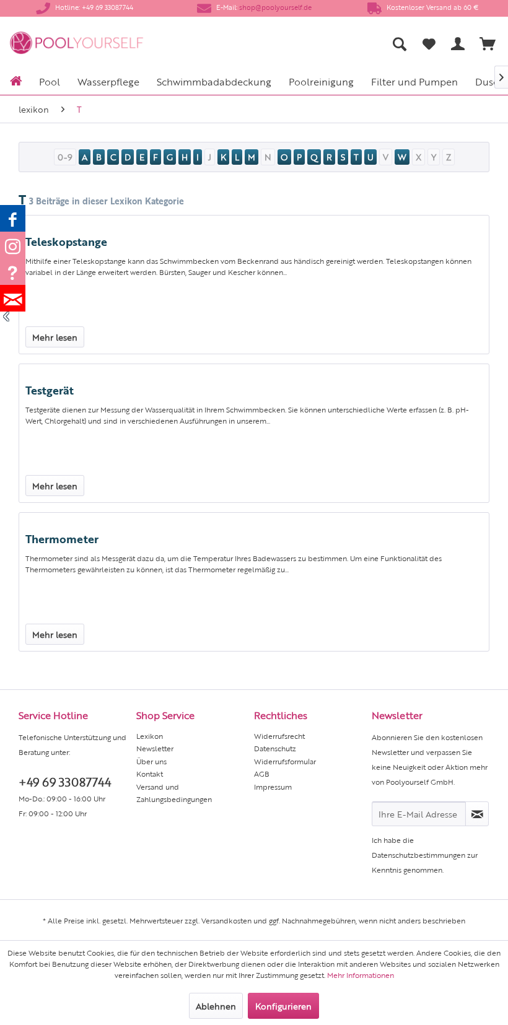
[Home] (15, 80)
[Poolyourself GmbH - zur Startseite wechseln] (76, 43)
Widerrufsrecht (279, 736)
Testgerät (49, 389)
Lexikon (149, 736)
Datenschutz (275, 748)
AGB (261, 774)
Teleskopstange (66, 240)
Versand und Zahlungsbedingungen (174, 793)
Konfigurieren (283, 1005)
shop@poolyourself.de (275, 7)
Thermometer (62, 538)
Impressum (273, 787)
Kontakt (149, 774)
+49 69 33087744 (65, 781)
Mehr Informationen (360, 975)
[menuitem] (304, 43)
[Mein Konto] (458, 43)
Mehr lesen (54, 336)
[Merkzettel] (428, 43)
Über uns (151, 761)
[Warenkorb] (488, 43)
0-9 (65, 156)
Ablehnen (216, 1005)
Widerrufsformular (285, 761)
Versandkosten (226, 920)
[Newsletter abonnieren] (477, 813)
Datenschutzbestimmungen (418, 855)
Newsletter (154, 748)
